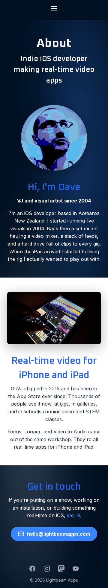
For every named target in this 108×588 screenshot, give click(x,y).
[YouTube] (75, 568)
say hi (73, 515)
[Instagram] (46, 568)
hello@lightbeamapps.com (58, 534)
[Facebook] (32, 568)
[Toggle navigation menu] (54, 8)
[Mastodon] (61, 568)
